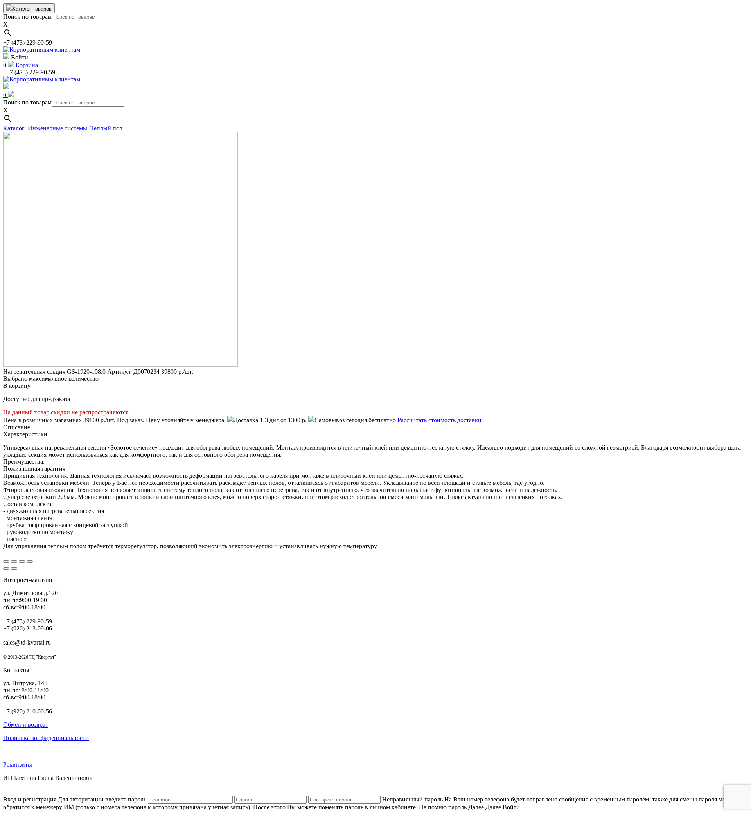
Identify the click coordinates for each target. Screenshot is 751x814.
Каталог (14, 128)
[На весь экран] (22, 561)
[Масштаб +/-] (30, 561)
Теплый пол (106, 128)
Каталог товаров (32, 9)
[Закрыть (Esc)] (6, 561)
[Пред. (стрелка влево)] (6, 568)
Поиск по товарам (27, 16)
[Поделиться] (14, 561)
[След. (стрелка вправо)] (14, 568)
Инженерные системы (57, 128)
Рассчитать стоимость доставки (439, 420)
